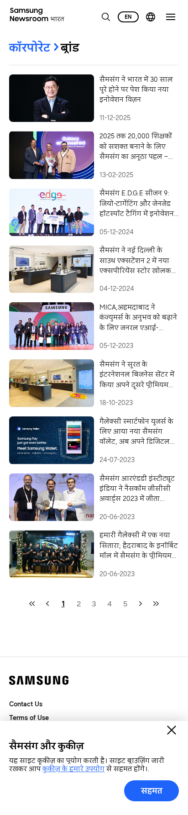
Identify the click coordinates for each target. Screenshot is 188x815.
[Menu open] (170, 17)
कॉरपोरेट (29, 47)
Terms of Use (29, 717)
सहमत (151, 791)
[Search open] (106, 17)
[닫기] (171, 730)
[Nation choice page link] (150, 17)
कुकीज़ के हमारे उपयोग (73, 768)
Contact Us (25, 703)
